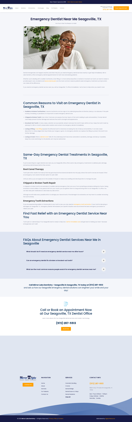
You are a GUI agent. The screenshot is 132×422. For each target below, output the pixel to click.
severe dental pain (50, 81)
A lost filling (38, 129)
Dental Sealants (70, 394)
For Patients (54, 8)
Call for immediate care (73, 222)
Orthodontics (31, 8)
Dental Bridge (69, 389)
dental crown (44, 137)
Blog (48, 8)
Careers (60, 418)
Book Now (66, 329)
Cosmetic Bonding (70, 383)
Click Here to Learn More (74, 2)
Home (43, 383)
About (16, 8)
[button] (23, 8)
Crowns (67, 386)
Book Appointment (121, 8)
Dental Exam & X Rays (71, 391)
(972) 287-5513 (107, 9)
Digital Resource (110, 418)
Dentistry (23, 8)
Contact (62, 8)
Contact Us (28, 385)
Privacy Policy (53, 418)
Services (43, 389)
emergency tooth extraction (82, 204)
